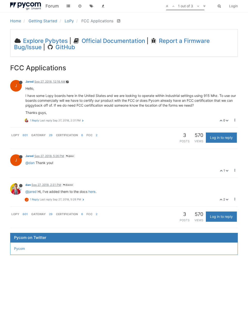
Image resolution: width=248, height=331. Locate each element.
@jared (31, 191)
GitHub (64, 47)
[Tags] (91, 6)
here (91, 191)
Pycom (19, 248)
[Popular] (103, 6)
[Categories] (68, 6)
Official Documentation (112, 40)
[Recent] (80, 6)
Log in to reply (221, 137)
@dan (71, 156)
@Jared (69, 185)
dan (28, 185)
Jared (29, 81)
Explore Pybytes (45, 40)
